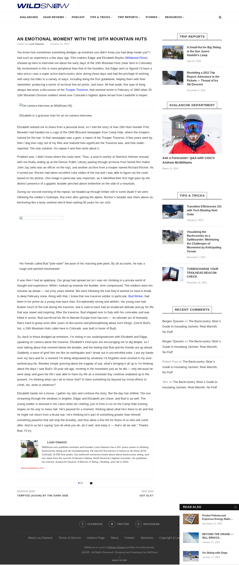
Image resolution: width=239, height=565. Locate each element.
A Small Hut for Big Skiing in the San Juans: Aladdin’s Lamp (204, 51)
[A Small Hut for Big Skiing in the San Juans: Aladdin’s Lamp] (172, 52)
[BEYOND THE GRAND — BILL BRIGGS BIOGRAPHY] (191, 537)
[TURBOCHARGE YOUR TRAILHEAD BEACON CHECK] (172, 274)
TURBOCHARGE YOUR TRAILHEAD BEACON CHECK (202, 272)
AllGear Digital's (117, 547)
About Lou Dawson (40, 537)
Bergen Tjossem (173, 321)
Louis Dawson (36, 44)
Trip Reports (128, 17)
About (114, 537)
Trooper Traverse (76, 89)
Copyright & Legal (170, 537)
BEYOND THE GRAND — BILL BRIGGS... (217, 536)
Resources (173, 17)
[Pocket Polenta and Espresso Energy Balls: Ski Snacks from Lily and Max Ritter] (191, 519)
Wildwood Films (136, 57)
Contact (129, 537)
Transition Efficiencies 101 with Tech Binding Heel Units (204, 210)
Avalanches (29, 17)
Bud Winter (135, 296)
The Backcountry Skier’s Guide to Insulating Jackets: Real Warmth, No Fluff (191, 327)
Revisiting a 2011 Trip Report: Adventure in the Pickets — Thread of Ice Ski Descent (203, 78)
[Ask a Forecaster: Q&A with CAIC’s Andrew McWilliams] (192, 134)
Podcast (78, 17)
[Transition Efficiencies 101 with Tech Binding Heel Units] (172, 212)
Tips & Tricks (100, 17)
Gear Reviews (53, 17)
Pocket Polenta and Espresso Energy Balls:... (217, 517)
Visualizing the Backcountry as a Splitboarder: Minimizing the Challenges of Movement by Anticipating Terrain (204, 241)
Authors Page (96, 537)
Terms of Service (70, 537)
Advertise (147, 537)
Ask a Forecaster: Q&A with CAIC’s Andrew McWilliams (188, 160)
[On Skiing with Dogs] (191, 556)
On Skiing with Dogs (214, 552)
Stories (151, 17)
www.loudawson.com (32, 468)
